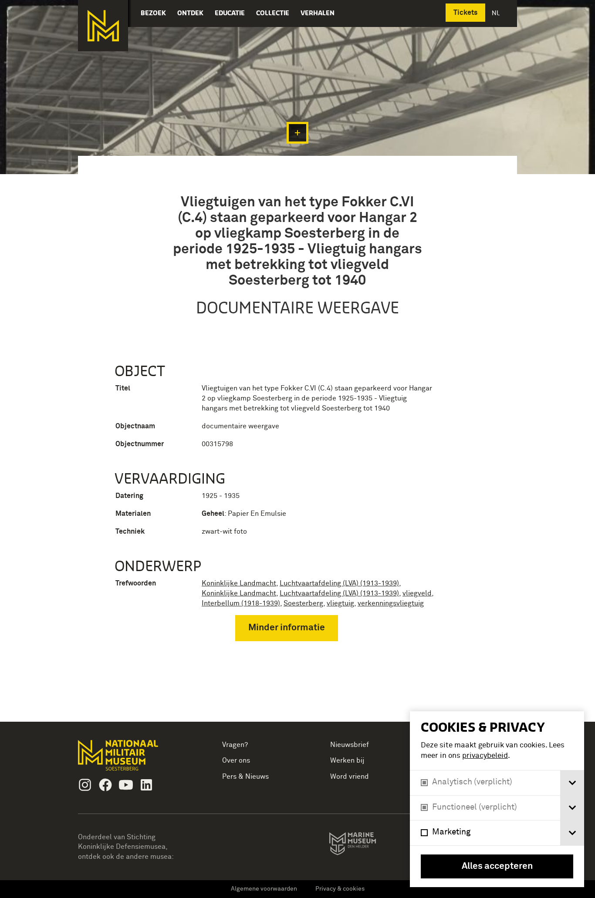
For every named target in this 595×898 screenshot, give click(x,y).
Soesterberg (303, 603)
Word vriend (349, 776)
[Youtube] (126, 785)
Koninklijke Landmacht (239, 583)
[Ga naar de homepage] (103, 25)
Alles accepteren (497, 866)
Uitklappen (297, 133)
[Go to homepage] (132, 759)
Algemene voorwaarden (264, 889)
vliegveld (417, 593)
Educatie (230, 13)
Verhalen (318, 13)
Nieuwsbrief (349, 744)
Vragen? (235, 744)
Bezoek (153, 13)
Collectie (272, 13)
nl (496, 13)
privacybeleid (485, 756)
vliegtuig (340, 603)
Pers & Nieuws (245, 776)
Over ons (236, 760)
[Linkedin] (146, 785)
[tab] (572, 782)
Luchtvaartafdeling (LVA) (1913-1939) (339, 583)
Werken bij (347, 760)
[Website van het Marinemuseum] (364, 845)
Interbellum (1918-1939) (241, 603)
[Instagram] (85, 785)
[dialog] (497, 799)
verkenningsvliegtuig (391, 603)
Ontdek (190, 13)
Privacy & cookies (340, 889)
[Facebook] (105, 785)
